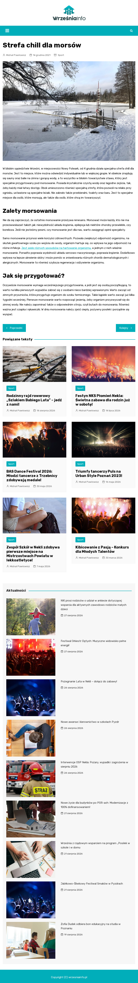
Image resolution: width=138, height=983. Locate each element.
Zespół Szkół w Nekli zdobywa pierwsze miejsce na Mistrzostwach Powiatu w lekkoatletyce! (33, 553)
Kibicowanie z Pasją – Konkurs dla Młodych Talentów (102, 549)
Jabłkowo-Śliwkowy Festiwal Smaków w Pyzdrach (92, 883)
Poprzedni (16, 328)
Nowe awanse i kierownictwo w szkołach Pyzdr (90, 722)
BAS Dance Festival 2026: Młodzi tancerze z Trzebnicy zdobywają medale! (31, 475)
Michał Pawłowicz (16, 55)
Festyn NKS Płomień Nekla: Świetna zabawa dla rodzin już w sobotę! (102, 400)
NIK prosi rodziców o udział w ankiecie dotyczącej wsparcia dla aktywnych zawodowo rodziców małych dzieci (93, 605)
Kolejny (123, 328)
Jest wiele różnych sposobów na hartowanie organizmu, (56, 248)
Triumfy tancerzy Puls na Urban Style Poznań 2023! (98, 473)
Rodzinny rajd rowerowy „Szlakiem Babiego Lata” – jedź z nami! (34, 400)
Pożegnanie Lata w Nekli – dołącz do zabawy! (89, 681)
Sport (61, 55)
